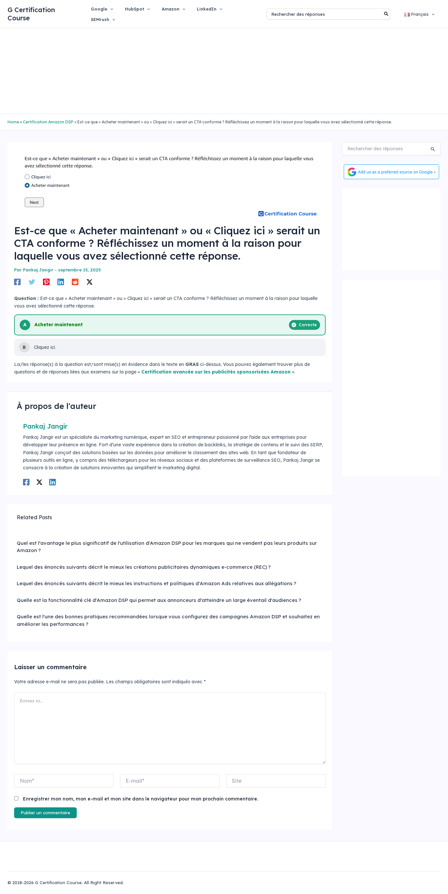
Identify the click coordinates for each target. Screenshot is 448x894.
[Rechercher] (386, 14)
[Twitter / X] (89, 282)
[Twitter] (32, 282)
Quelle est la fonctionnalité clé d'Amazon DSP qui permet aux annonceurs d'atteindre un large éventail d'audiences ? (159, 600)
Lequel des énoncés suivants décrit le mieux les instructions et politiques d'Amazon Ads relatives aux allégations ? (156, 583)
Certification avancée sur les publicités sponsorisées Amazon (216, 372)
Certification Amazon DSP (48, 121)
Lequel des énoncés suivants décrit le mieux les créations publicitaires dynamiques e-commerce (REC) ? (144, 567)
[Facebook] (17, 282)
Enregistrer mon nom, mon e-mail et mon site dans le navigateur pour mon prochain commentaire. (140, 799)
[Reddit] (75, 282)
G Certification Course (31, 14)
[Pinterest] (46, 282)
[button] (110, 9)
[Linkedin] (60, 282)
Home (13, 121)
